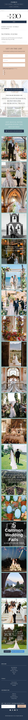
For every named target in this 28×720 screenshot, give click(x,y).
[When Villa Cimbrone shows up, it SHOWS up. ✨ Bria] (14, 200)
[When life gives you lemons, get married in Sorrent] (14, 302)
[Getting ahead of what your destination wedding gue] (14, 482)
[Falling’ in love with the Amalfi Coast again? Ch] (14, 585)
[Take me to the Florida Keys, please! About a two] (14, 277)
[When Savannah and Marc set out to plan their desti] (14, 354)
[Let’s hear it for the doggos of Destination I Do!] (14, 148)
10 (4, 72)
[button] (10, 710)
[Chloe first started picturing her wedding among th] (14, 456)
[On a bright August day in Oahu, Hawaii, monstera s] (14, 405)
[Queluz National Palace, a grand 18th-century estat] (14, 379)
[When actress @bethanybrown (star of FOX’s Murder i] (14, 251)
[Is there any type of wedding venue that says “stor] (14, 636)
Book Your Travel (18, 4)
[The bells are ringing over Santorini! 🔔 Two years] (14, 225)
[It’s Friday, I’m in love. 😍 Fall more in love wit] (14, 610)
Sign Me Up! (21, 706)
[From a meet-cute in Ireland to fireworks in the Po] (14, 559)
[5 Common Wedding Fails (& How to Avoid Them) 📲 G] (14, 533)
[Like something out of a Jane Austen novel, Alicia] (14, 431)
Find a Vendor (8, 4)
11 (4, 74)
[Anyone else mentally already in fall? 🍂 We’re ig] (14, 328)
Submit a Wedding (14, 6)
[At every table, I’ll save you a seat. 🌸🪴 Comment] (14, 508)
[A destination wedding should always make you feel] (14, 174)
